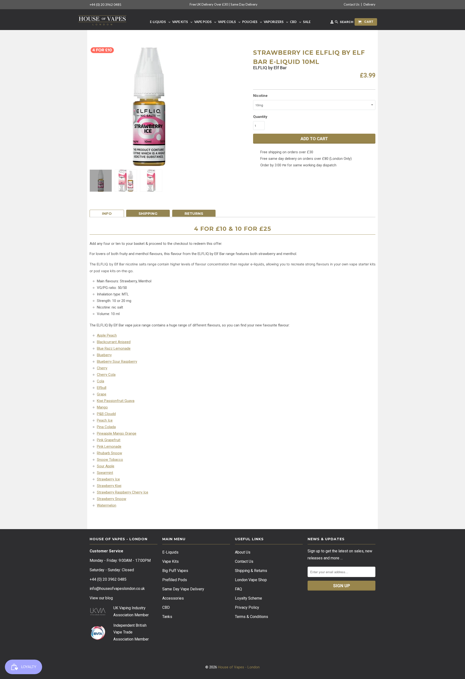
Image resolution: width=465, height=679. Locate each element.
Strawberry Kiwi (109, 486)
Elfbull (101, 388)
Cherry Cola (106, 374)
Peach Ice (105, 420)
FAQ (238, 589)
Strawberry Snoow (111, 499)
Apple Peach (107, 335)
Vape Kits (170, 561)
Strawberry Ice (108, 479)
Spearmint (105, 473)
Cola (100, 381)
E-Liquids (170, 552)
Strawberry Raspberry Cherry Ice (122, 492)
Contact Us (351, 4)
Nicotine (260, 95)
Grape (101, 394)
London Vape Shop (251, 580)
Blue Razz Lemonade (114, 348)
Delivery (369, 4)
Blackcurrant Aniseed (114, 342)
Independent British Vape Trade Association (130, 632)
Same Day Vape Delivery (183, 589)
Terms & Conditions (251, 616)
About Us (242, 552)
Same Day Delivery (244, 4)
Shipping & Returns (251, 570)
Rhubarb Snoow (109, 453)
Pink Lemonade (109, 446)
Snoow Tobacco (110, 459)
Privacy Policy (247, 607)
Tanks (167, 616)
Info (107, 213)
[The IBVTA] (98, 639)
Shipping (148, 213)
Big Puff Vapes (175, 570)
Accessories (173, 598)
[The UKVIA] (98, 614)
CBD (166, 607)
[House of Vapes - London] (102, 19)
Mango (102, 407)
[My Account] (332, 23)
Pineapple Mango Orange (116, 433)
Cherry (102, 368)
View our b (101, 598)
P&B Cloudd (106, 414)
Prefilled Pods (174, 580)
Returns (194, 213)
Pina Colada (106, 427)
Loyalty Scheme (248, 598)
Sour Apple (105, 466)
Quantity (260, 117)
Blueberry (104, 355)
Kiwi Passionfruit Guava (115, 401)
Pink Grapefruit (108, 440)
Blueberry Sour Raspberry (117, 361)
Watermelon (106, 505)
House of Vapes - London (239, 667)
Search (346, 22)
